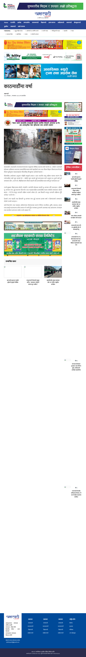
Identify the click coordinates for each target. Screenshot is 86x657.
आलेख (19, 22)
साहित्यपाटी (61, 22)
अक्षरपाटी (6, 94)
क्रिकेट (71, 623)
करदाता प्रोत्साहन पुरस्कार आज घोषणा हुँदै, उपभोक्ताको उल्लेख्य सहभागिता (76, 367)
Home (6, 22)
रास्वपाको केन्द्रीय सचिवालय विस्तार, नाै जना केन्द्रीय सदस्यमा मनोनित (76, 494)
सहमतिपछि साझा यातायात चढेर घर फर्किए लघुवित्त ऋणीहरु (53, 282)
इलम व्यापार (52, 22)
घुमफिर (6, 26)
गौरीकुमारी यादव (55, 31)
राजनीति (12, 22)
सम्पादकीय (27, 22)
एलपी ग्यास (44, 31)
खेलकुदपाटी (77, 22)
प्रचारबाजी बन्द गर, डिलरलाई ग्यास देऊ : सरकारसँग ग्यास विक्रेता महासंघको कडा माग (76, 241)
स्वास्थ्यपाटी (35, 22)
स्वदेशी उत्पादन (34, 34)
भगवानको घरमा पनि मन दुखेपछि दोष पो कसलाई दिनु (76, 227)
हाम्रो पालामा (21, 26)
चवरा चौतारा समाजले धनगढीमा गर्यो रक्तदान (76, 217)
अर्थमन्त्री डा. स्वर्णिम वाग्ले (31, 31)
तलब (25, 34)
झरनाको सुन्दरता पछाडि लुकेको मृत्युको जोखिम (13, 281)
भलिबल (71, 630)
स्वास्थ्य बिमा (9, 34)
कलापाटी (69, 22)
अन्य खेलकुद (72, 633)
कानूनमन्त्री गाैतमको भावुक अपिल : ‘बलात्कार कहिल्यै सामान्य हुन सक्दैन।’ (33, 282)
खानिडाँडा (18, 34)
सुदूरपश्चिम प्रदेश (18, 31)
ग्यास (72, 31)
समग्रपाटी (13, 26)
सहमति (65, 31)
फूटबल (71, 626)
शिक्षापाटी (43, 22)
